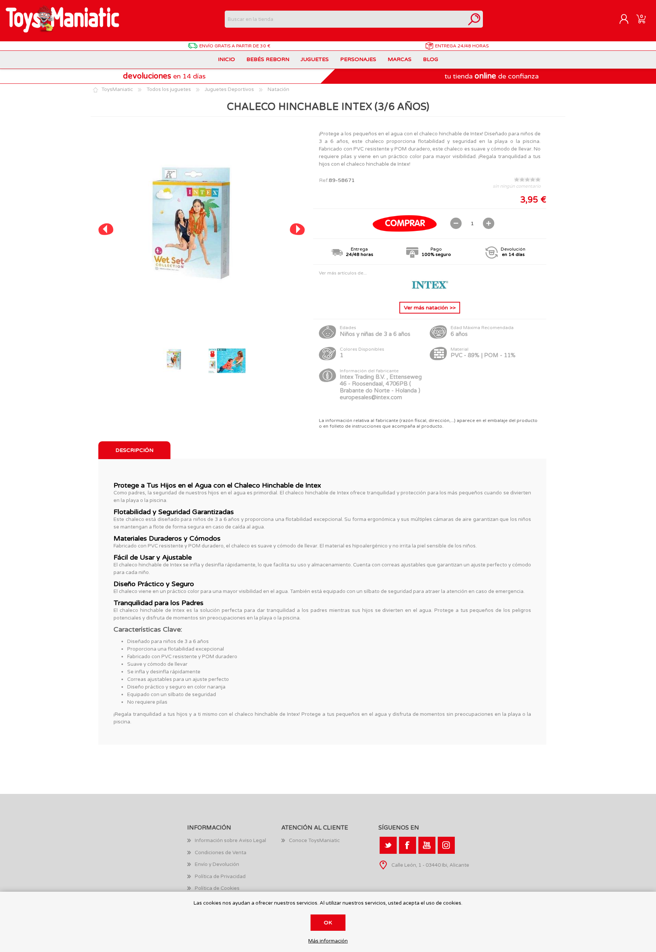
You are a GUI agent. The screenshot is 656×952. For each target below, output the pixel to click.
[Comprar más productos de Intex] (430, 290)
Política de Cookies (217, 888)
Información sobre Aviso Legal (230, 841)
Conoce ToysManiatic (314, 841)
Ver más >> (430, 307)
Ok (328, 922)
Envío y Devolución (217, 864)
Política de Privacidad (220, 877)
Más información (328, 941)
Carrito (641, 19)
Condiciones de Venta (220, 853)
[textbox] (345, 19)
